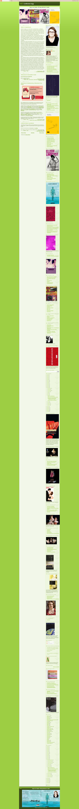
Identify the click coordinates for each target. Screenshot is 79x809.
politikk (48, 727)
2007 (48, 781)
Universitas (49, 311)
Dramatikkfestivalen (50, 548)
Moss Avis (48, 308)
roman (48, 735)
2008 (48, 780)
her (29, 78)
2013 (48, 756)
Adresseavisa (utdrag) (50, 304)
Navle (48, 723)
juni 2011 (49, 765)
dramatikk (48, 733)
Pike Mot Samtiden (50, 318)
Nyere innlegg (23, 132)
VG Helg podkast (49, 179)
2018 (48, 379)
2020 (48, 377)
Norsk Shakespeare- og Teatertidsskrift (53, 533)
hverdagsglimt (49, 720)
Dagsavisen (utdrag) (50, 307)
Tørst (48, 738)
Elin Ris (26, 109)
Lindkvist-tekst (35, 79)
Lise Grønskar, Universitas (51, 278)
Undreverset (49, 320)
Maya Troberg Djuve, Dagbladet (52, 276)
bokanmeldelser (49, 729)
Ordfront (48, 281)
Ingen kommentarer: (40, 119)
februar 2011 (50, 775)
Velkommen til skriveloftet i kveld (28, 74)
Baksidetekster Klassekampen (40, 71)
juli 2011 (49, 764)
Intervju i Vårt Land (50, 143)
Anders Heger (29, 107)
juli (48, 392)
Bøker (48, 724)
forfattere (48, 740)
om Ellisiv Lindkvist (29, 115)
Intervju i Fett (49, 142)
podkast (36, 128)
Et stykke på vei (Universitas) (51, 683)
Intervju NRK (49, 144)
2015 (48, 382)
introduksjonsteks (24, 114)
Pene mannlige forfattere (41, 79)
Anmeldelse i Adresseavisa (51, 462)
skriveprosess (49, 731)
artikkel (48, 737)
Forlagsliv (29, 106)
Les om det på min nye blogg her (26, 76)
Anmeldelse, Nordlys (50, 173)
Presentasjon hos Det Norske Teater (52, 684)
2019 (48, 378)
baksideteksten (28, 113)
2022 (48, 746)
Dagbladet (48, 306)
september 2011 (50, 762)
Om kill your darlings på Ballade (52, 693)
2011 (48, 387)
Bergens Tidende (49, 305)
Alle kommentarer (50, 643)
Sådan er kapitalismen (26, 27)
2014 (48, 755)
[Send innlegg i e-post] (43, 119)
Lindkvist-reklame (30, 79)
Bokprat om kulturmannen (51, 141)
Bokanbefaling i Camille (50, 174)
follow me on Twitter (56, 666)
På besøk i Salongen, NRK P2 (51, 178)
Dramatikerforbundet (50, 547)
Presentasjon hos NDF (50, 685)
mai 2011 (49, 766)
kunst (48, 732)
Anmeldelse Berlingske (50, 138)
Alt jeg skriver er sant (50, 742)
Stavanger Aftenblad (50, 310)
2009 (48, 407)
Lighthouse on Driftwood (50, 317)
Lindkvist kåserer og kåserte (27, 123)
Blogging (48, 722)
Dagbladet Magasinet (50, 325)
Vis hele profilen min (50, 62)
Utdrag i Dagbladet (50, 146)
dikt (47, 739)
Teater (48, 725)
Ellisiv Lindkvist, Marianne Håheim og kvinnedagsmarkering (52, 106)
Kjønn (48, 718)
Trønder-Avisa (49, 463)
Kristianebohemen (50, 283)
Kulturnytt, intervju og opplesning (52, 145)
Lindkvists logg (29, 4)
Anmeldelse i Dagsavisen (51, 507)
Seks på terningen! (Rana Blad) (51, 461)
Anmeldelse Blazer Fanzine (51, 139)
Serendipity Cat (49, 280)
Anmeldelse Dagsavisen (50, 140)
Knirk (48, 279)
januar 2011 (49, 776)
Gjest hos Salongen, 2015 (51, 107)
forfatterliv (48, 730)
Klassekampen (49, 532)
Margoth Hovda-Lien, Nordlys (51, 277)
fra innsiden (41, 106)
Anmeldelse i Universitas (51, 682)
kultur (27, 79)
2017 (48, 380)
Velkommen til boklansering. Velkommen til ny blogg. (52, 398)
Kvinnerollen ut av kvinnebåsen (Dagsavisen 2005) (52, 549)
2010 (48, 406)
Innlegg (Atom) (27, 134)
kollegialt (25, 79)
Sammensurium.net (50, 282)
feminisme (48, 717)
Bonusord (22, 110)
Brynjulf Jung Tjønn (33, 109)
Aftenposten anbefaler (50, 137)
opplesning (48, 734)
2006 (48, 411)
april (48, 401)
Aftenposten (49, 529)
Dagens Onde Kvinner (50, 315)
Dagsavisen (49, 326)
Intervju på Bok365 (50, 177)
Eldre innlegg (41, 132)
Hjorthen (48, 316)
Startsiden (32, 132)
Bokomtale (48, 100)
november (49, 388)
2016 (48, 381)
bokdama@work (41, 107)
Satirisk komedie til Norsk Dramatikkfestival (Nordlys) (51, 687)
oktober (49, 389)
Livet (47, 721)
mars (49, 402)
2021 (48, 747)
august (49, 391)
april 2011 (49, 773)
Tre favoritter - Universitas (51, 331)
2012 (48, 386)
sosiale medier (49, 743)
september (49, 390)
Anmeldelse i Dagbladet (50, 506)
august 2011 (50, 763)
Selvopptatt (48, 736)
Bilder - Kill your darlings (50, 692)
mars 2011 (49, 774)
